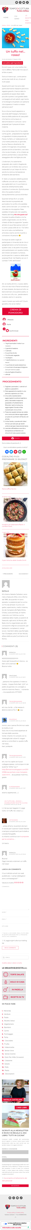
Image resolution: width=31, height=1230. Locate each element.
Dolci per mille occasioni (14, 1057)
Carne (6, 1031)
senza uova (9, 1050)
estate (7, 1064)
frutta (6, 1044)
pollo (7, 1067)
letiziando (13, 820)
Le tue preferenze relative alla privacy (17, 1223)
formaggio (8, 1034)
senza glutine (10, 1054)
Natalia (10, 59)
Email (4, 919)
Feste (6, 1017)
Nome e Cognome (9, 1149)
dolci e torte (17, 963)
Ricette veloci (9, 1021)
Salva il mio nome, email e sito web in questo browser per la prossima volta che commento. (15, 935)
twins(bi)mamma (15, 701)
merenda (7, 1011)
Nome (4, 912)
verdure (7, 1014)
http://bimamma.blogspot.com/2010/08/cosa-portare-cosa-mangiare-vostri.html (15, 772)
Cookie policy (20, 1212)
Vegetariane (9, 1024)
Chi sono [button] (16, 17)
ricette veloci (7, 963)
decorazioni (9, 1074)
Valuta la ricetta (8, 883)
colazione (8, 1060)
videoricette (9, 1047)
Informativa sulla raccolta (11, 1228)
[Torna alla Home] (15, 10)
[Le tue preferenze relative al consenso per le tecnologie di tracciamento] (28, 1227)
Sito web (5, 926)
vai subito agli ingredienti (12, 63)
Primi (8, 25)
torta (6, 1037)
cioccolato (9, 1041)
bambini (7, 1027)
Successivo (23, 574)
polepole (13, 719)
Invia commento (10, 947)
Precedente (8, 574)
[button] (15, 1217)
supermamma (14, 786)
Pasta (7, 1070)
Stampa (17, 438)
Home (5, 17)
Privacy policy (11, 1212)
